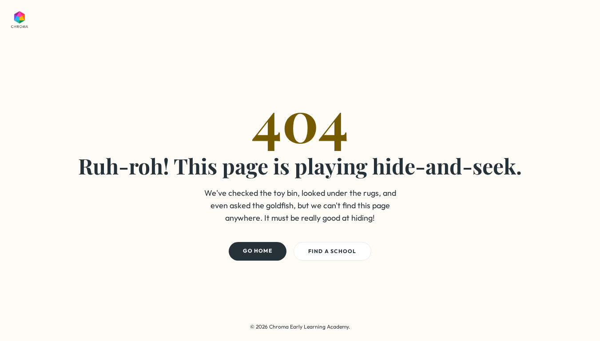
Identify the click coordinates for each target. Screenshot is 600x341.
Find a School (332, 251)
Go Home (257, 250)
